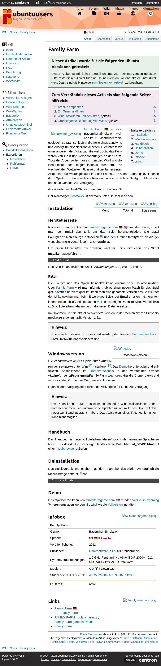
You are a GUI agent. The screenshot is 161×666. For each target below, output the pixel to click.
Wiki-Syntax (14, 111)
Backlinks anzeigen (19, 150)
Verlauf (118, 39)
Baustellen (13, 116)
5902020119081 (124, 575)
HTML (14, 168)
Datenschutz (69, 659)
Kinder (125, 642)
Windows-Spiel (85, 642)
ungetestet (151, 642)
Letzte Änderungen (19, 54)
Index (10, 50)
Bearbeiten (103, 39)
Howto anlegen (16, 102)
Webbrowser (66, 449)
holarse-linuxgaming (145, 500)
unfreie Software (133, 638)
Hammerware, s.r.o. (102, 551)
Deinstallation (144, 148)
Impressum (84, 659)
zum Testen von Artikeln (108, 83)
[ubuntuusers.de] (28, 17)
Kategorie (12, 77)
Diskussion (134, 39)
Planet (133, 8)
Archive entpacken (70, 107)
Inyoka (20, 655)
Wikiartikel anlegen (19, 98)
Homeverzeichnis (144, 334)
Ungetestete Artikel (19, 125)
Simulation (150, 638)
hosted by (8, 3)
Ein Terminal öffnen (71, 112)
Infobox (140, 157)
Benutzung (13, 72)
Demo (139, 153)
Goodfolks (77, 196)
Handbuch (142, 144)
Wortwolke (13, 81)
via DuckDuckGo (148, 32)
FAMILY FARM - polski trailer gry (77, 618)
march (144, 634)
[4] (109, 365)
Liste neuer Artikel (18, 59)
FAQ (9, 68)
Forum (94, 8)
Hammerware (112, 642)
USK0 (99, 642)
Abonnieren (152, 39)
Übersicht (12, 63)
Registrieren (151, 3)
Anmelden (136, 3)
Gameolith (137, 642)
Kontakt (55, 659)
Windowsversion (146, 139)
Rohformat (17, 164)
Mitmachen (151, 8)
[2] (79, 252)
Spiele (14, 32)
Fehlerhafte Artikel (18, 129)
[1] (101, 236)
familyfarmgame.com (103, 227)
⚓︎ (154, 107)
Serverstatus (100, 659)
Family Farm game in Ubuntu (74, 622)
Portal (79, 8)
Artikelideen (14, 120)
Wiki (106, 8)
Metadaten (17, 159)
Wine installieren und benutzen (78, 116)
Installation (142, 135)
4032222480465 (100, 575)
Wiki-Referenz (16, 107)
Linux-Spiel (58, 642)
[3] (90, 365)
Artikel (88, 39)
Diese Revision (89, 634)
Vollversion (115, 505)
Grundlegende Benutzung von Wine (82, 121)
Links (138, 162)
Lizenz (45, 659)
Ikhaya (119, 8)
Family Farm (28, 32)
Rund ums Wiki (16, 134)
